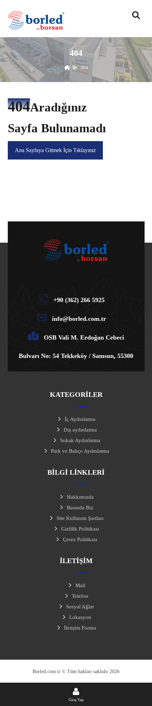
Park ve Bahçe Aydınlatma (80, 451)
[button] (136, 15)
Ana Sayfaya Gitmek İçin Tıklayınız (55, 150)
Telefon (80, 596)
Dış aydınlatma (80, 430)
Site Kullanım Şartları (80, 518)
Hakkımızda (80, 497)
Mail (80, 585)
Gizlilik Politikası (80, 529)
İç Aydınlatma (80, 419)
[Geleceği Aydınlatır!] (36, 20)
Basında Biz (80, 507)
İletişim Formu (80, 628)
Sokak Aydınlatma (80, 440)
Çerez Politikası (80, 539)
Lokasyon (80, 617)
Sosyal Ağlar (80, 606)
